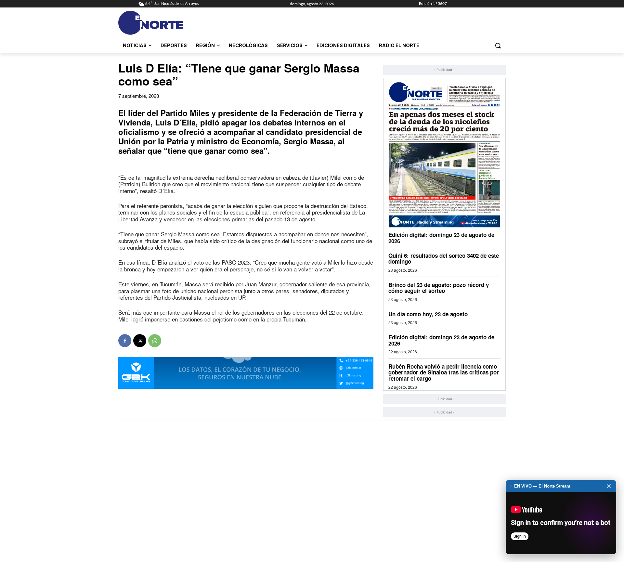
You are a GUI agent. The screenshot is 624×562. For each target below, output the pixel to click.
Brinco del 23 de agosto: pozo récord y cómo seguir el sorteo (438, 288)
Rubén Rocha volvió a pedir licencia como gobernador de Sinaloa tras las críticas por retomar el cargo (443, 372)
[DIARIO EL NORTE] (176, 23)
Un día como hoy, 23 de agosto (428, 314)
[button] (498, 45)
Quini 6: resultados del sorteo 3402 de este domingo (443, 259)
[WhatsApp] (154, 340)
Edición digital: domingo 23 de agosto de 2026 (441, 238)
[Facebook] (124, 340)
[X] (139, 340)
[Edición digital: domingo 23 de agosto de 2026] (444, 155)
